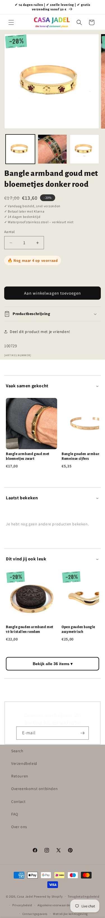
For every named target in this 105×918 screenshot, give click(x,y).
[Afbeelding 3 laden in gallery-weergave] (84, 149)
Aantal (9, 231)
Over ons (19, 826)
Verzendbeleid (24, 763)
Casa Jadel (25, 896)
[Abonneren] (82, 733)
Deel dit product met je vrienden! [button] (40, 331)
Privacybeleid (22, 905)
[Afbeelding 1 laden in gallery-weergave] (20, 149)
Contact (18, 801)
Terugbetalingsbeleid (83, 896)
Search (17, 750)
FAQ (14, 814)
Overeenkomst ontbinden (34, 788)
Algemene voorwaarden (55, 905)
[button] (11, 22)
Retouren (19, 776)
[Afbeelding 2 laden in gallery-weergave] (52, 149)
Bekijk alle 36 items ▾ (53, 663)
